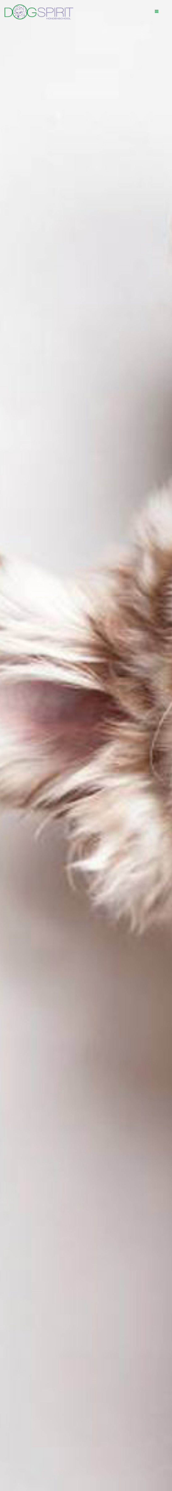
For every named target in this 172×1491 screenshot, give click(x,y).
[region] (86, 745)
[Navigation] (156, 11)
